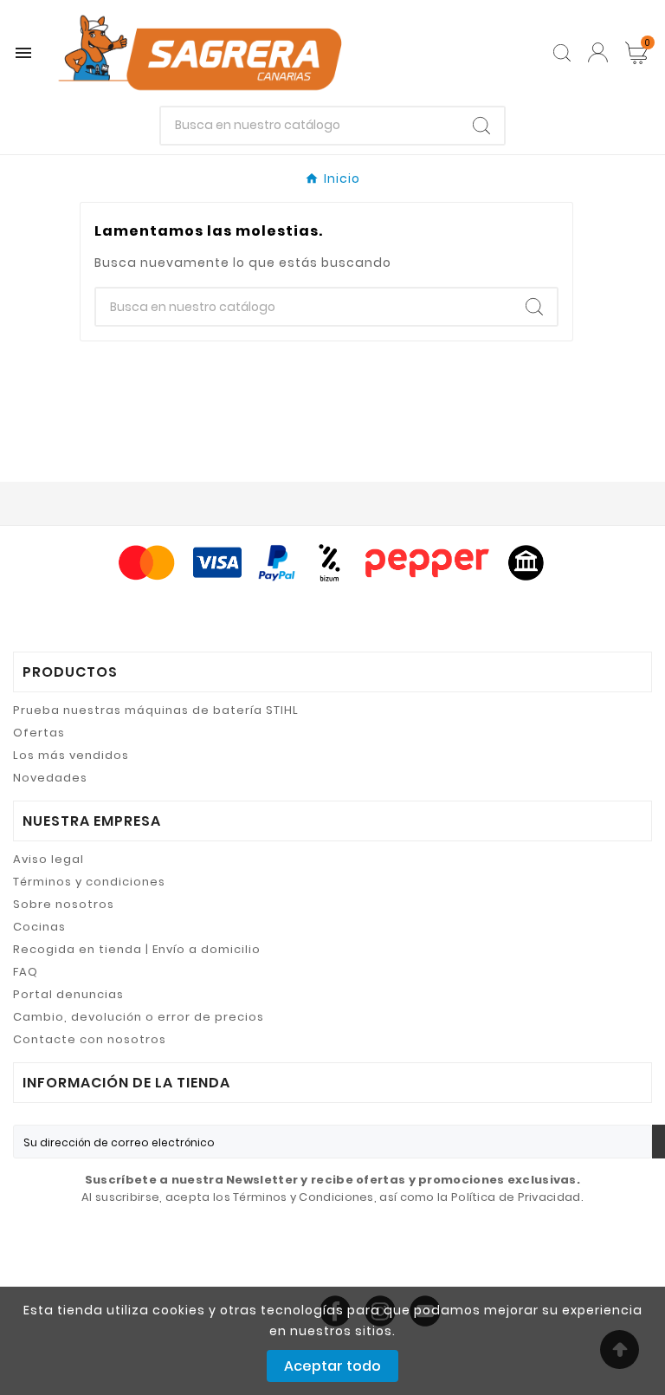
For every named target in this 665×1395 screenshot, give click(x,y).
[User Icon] (598, 52)
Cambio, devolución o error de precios (138, 1017)
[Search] (481, 125)
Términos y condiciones (89, 881)
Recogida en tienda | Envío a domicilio (137, 949)
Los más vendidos (71, 755)
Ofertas (39, 732)
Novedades (50, 777)
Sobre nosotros (63, 904)
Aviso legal (48, 859)
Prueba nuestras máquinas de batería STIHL (156, 710)
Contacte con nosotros (89, 1039)
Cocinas (39, 926)
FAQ (25, 972)
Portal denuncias (68, 994)
